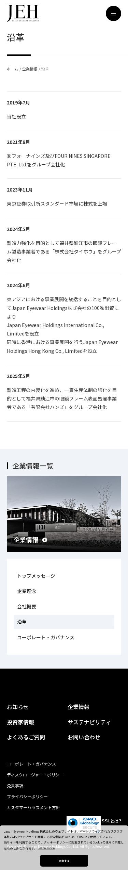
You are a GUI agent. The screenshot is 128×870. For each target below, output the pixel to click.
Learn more (46, 848)
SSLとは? (111, 821)
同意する (64, 861)
